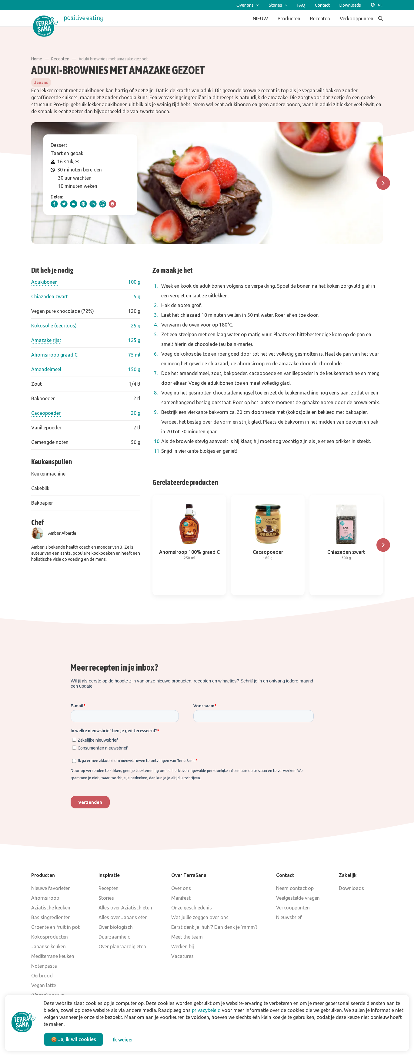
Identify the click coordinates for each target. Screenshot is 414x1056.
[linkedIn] (93, 204)
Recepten (60, 58)
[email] (73, 204)
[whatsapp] (102, 204)
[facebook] (54, 204)
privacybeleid (206, 1010)
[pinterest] (83, 204)
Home (36, 58)
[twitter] (64, 204)
